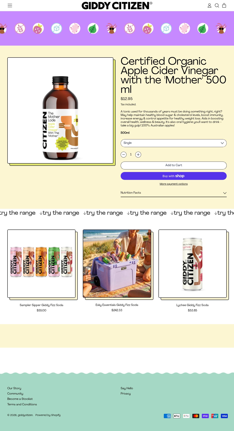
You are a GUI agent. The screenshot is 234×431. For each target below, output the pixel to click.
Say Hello (127, 388)
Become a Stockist (20, 399)
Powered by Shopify (48, 415)
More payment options (174, 184)
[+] (138, 155)
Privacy (126, 393)
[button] (216, 5)
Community (15, 393)
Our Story (14, 388)
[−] (124, 155)
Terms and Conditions (22, 404)
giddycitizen (25, 415)
